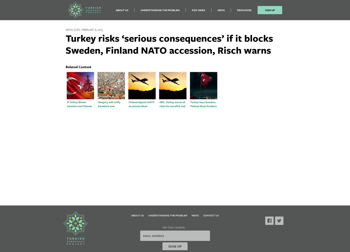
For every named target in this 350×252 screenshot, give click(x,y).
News (221, 10)
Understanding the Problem (160, 10)
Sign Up (270, 10)
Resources (244, 10)
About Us (122, 10)
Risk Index (198, 10)
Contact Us (211, 215)
